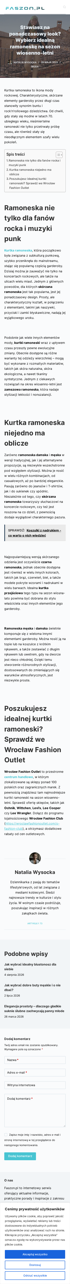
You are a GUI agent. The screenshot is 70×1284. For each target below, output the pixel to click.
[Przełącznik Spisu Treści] (57, 154)
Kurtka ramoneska (18, 250)
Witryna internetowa (21, 1085)
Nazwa (12, 1060)
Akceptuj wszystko (35, 1254)
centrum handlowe (18, 777)
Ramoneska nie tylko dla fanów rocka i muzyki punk (34, 163)
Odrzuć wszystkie (35, 1275)
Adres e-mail (17, 1072)
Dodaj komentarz (20, 1098)
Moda (35, 66)
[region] (35, 1243)
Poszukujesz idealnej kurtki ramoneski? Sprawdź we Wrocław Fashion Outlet (32, 183)
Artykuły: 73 (34, 923)
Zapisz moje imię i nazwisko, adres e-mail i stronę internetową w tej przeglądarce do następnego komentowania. (32, 1140)
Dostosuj (35, 1265)
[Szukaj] (64, 7)
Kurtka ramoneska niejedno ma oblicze (30, 172)
